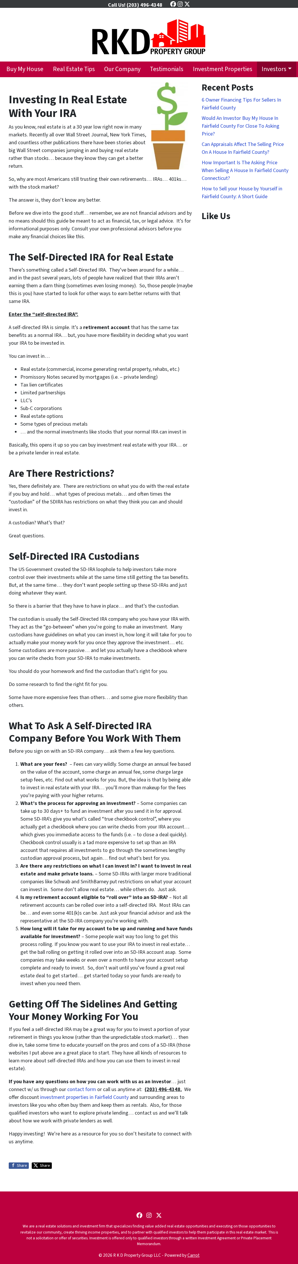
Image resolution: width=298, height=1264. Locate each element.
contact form (81, 1089)
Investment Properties (222, 69)
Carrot (193, 1255)
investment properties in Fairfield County (85, 1097)
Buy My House (24, 69)
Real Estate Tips (74, 69)
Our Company (122, 69)
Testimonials (166, 69)
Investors (274, 69)
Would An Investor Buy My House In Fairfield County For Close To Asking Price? (240, 126)
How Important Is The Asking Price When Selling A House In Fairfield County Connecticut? (245, 170)
